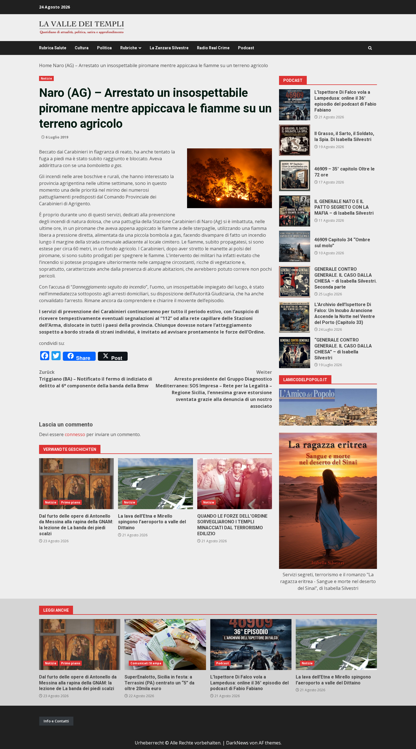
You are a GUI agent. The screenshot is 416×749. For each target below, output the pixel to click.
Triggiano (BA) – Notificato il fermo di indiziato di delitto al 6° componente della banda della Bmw (95, 379)
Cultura (82, 48)
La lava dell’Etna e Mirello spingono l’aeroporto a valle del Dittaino (155, 483)
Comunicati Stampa (145, 663)
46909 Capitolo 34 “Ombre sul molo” (294, 246)
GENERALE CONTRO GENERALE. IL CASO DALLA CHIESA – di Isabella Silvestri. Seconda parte (294, 281)
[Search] (370, 48)
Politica (104, 48)
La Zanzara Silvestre (169, 48)
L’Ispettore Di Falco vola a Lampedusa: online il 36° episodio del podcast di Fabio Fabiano (294, 104)
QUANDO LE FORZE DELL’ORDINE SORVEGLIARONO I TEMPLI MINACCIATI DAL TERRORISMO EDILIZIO (234, 483)
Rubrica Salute (52, 48)
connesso (75, 434)
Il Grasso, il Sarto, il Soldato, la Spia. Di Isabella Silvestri (294, 140)
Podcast (246, 48)
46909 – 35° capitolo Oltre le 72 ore (294, 175)
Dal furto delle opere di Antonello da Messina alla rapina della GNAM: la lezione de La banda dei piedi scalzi (76, 483)
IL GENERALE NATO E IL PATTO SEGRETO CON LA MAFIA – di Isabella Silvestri (294, 211)
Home (45, 65)
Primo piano (70, 502)
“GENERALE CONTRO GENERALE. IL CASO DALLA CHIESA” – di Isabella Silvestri (294, 352)
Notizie (46, 78)
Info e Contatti (56, 721)
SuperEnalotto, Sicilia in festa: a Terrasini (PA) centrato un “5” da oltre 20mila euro (165, 644)
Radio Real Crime (213, 48)
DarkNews (237, 743)
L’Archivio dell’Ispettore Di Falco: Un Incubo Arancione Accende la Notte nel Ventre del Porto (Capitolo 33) (294, 317)
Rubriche (128, 48)
